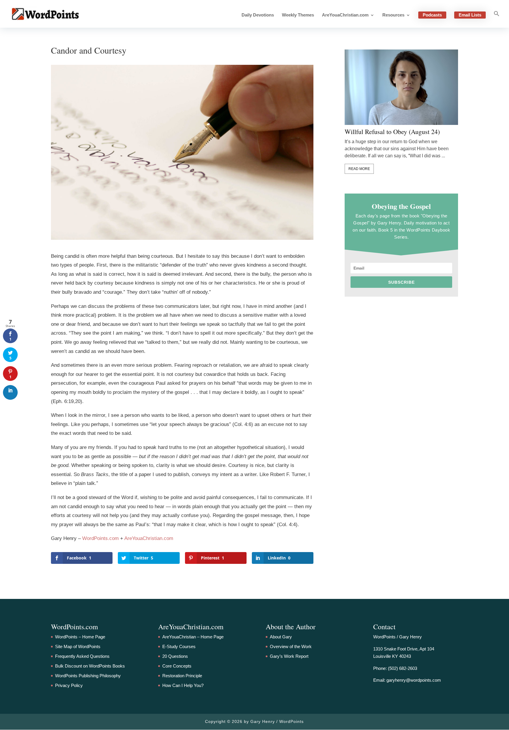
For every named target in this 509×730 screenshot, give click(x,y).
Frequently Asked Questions (82, 656)
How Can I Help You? (183, 685)
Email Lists (470, 14)
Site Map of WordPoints (77, 646)
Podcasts (432, 14)
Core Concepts (176, 665)
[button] (497, 19)
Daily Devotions (258, 15)
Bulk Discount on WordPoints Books (90, 665)
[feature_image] (401, 87)
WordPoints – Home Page (80, 636)
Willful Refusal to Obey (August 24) (392, 131)
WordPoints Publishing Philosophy (88, 675)
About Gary (281, 636)
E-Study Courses (179, 646)
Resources (393, 15)
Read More (359, 169)
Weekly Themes (298, 15)
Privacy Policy (69, 685)
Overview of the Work (291, 646)
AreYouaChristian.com (345, 15)
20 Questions (175, 656)
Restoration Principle (182, 675)
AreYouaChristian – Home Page (193, 636)
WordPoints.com (100, 538)
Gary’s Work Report (289, 656)
